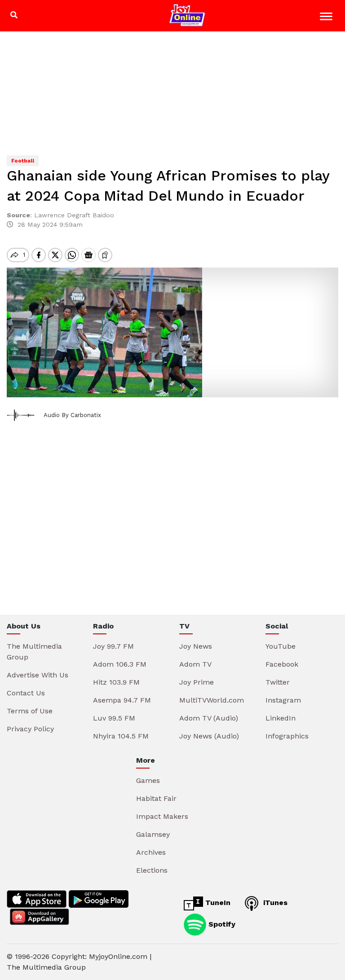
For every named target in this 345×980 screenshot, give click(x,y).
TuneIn (216, 902)
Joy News (195, 646)
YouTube (280, 646)
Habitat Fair (156, 798)
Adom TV (195, 664)
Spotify (220, 924)
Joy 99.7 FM (113, 646)
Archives (151, 852)
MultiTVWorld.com (211, 700)
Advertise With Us (37, 675)
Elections (152, 870)
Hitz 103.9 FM (116, 682)
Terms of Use (30, 711)
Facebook (281, 664)
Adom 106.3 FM (119, 664)
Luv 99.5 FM (114, 718)
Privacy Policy (30, 729)
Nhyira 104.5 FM (121, 736)
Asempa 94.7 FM (122, 700)
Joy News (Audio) (209, 736)
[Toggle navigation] (327, 17)
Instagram (283, 700)
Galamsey (153, 834)
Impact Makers (162, 816)
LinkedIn (280, 718)
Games (148, 780)
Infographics (287, 736)
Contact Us (26, 693)
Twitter (277, 682)
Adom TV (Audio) (208, 718)
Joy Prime (196, 682)
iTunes (274, 902)
